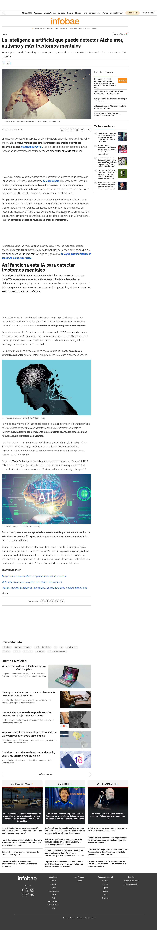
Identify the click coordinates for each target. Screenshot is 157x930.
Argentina (38, 13)
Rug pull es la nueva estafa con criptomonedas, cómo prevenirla (34, 576)
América (53, 881)
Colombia (61, 13)
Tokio (71, 29)
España (70, 13)
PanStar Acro (78, 29)
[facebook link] (22, 890)
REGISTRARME (132, 13)
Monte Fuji (94, 29)
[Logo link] (65, 21)
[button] (4, 13)
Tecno (4, 34)
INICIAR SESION (148, 13)
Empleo (79, 881)
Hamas (87, 29)
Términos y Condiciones (131, 881)
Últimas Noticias (116, 13)
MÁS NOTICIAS (46, 774)
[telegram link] (27, 894)
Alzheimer (7, 647)
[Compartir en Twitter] (72, 130)
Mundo (105, 13)
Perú (85, 13)
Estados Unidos (50, 13)
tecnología (40, 651)
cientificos (28, 651)
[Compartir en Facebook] (67, 130)
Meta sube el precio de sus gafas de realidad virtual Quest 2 (32, 582)
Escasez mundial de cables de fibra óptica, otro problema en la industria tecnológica (44, 588)
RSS (53, 908)
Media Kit (105, 898)
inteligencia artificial (42, 647)
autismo (6, 651)
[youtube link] (22, 894)
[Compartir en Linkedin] (77, 130)
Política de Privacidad (131, 884)
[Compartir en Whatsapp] (62, 130)
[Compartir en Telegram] (82, 130)
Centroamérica (94, 13)
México (78, 13)
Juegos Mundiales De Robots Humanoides (54, 29)
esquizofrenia (72, 647)
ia (55, 647)
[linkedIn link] (32, 894)
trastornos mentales (22, 647)
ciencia (16, 651)
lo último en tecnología (57, 651)
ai (61, 647)
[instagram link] (32, 890)
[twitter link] (27, 890)
